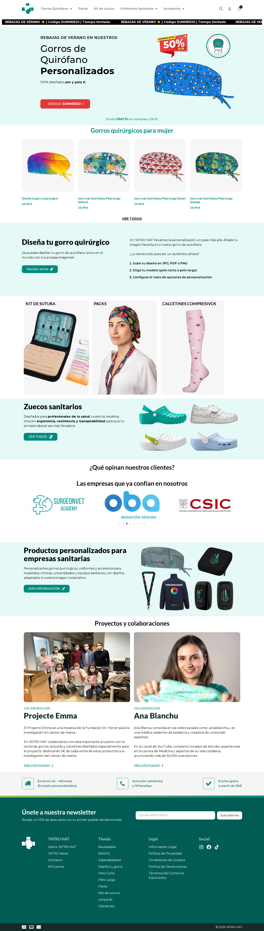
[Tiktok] (216, 847)
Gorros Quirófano (54, 8)
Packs (83, 8)
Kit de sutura (104, 8)
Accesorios (172, 8)
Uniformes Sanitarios (136, 8)
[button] (26, 505)
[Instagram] (201, 847)
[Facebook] (209, 847)
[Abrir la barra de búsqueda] (221, 8)
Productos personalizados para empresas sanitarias (75, 554)
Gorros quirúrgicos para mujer (132, 130)
